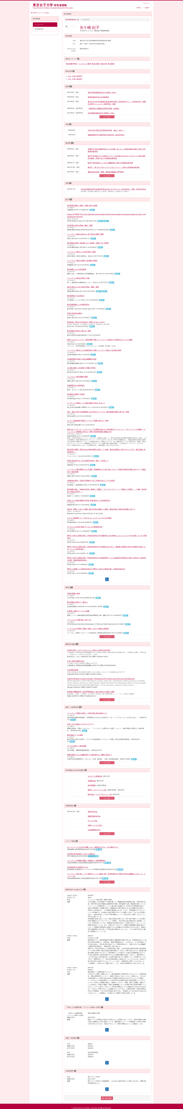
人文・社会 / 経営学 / (75, 76)
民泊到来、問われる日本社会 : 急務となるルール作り (86, 322)
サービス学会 (92, 820)
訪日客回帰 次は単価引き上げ (77, 867)
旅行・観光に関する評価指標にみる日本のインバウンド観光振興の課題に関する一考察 (98, 411)
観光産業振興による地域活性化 (78, 304)
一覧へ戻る (108, 1098)
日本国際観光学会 (94, 830)
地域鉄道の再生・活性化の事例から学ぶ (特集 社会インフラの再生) (91, 480)
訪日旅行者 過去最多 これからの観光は (81, 854)
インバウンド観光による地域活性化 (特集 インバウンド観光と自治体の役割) (94, 350)
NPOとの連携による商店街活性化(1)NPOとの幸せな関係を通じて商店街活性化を (96, 569)
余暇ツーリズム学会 (95, 825)
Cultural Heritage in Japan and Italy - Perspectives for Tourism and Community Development (101, 678)
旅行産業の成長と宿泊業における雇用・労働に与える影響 (87, 243)
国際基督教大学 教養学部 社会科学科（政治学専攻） (106, 135)
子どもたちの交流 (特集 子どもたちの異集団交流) (84, 526)
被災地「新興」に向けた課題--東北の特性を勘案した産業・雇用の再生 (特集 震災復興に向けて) (101, 509)
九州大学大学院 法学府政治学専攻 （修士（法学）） (106, 130)
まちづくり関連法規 (95, 776)
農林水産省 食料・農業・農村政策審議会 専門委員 (106, 172)
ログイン (146, 3)
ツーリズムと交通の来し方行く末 (79, 619)
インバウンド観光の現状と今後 (78, 278)
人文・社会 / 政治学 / (75, 79)
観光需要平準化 (71, 63)
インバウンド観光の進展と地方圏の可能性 (82, 260)
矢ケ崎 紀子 (90, 27)
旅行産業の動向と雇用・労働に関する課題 (82, 205)
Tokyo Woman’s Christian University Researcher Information (53, 8)
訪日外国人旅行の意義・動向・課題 (80, 225)
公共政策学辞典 (72, 670)
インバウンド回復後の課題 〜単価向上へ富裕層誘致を (86, 860)
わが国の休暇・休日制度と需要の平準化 (81, 368)
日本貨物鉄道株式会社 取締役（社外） (101, 113)
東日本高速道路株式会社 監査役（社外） (102, 92)
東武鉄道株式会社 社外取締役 (98, 97)
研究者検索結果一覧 (72, 19)
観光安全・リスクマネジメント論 (100, 794)
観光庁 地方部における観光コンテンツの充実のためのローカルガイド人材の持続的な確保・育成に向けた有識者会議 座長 (116, 157)
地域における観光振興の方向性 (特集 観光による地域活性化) (88, 500)
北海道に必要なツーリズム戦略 (78, 611)
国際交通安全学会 (94, 816)
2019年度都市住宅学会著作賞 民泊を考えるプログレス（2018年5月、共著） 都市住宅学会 (113, 189)
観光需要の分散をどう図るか (77, 602)
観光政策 (111, 63)
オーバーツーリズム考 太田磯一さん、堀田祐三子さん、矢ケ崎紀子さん (92, 847)
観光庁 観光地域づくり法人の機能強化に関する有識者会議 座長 (110, 162)
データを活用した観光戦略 (76, 746)
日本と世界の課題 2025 (75, 661)
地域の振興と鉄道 (73, 593)
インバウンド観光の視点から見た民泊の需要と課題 (85, 234)
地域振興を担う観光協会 (76, 385)
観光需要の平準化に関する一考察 (79, 331)
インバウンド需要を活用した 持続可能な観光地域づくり (87, 713)
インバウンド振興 (84, 63)
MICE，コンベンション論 (97, 790)
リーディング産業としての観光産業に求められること (86, 403)
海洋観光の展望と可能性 (76, 394)
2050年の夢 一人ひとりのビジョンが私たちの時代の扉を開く (89, 650)
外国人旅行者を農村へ (75, 313)
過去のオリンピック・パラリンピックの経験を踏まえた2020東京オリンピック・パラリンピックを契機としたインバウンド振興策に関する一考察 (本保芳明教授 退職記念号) (106, 430)
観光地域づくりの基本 (75, 735)
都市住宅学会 (92, 811)
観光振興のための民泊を (76, 295)
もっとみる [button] (107, 117)
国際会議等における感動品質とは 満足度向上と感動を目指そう (89, 754)
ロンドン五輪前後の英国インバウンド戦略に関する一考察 (87, 420)
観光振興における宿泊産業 (76, 269)
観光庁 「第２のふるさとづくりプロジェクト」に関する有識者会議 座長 (113, 167)
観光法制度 (96, 63)
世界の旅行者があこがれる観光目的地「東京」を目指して (87, 460)
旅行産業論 (92, 785)
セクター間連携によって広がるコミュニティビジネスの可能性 (89, 518)
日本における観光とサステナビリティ (80, 724)
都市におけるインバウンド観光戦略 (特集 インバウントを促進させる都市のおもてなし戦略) (100, 339)
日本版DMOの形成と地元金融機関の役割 (81, 359)
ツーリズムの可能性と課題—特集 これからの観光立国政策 (88, 628)
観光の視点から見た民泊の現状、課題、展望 (83, 287)
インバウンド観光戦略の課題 (77, 376)
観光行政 (104, 63)
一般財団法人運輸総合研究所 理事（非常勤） (104, 108)
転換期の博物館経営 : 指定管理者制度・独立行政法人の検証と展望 (90, 691)
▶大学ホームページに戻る (40, 13)
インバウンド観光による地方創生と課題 (81, 251)
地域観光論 (92, 780)
